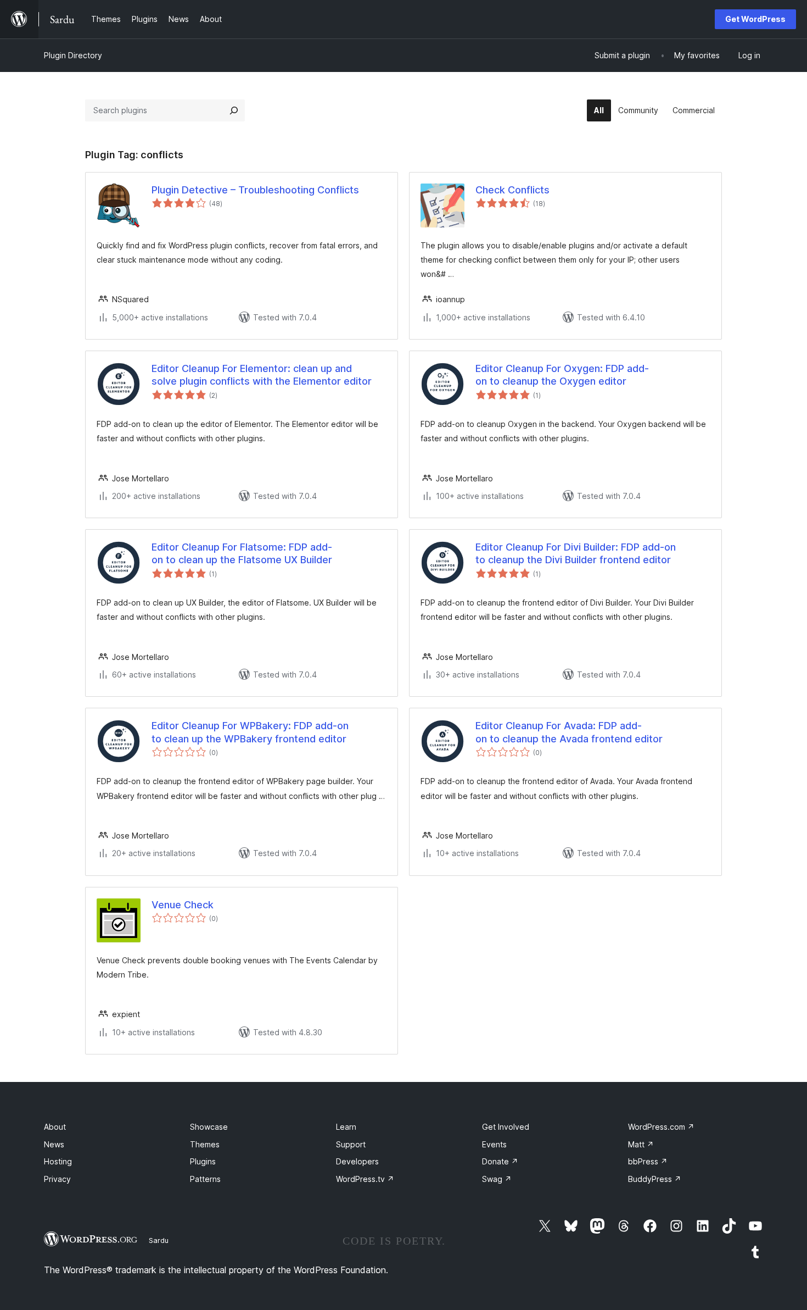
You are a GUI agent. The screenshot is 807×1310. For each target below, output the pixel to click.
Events (494, 1144)
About (55, 1126)
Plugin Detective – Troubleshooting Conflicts (255, 190)
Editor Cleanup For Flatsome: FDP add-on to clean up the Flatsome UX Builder (242, 553)
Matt (641, 1144)
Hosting (58, 1161)
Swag (497, 1179)
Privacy (57, 1179)
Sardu (159, 1240)
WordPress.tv (365, 1179)
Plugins (203, 1161)
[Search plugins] (234, 110)
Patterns (205, 1179)
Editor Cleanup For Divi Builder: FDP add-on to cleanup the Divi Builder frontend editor (575, 553)
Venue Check (183, 905)
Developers (357, 1161)
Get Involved (505, 1126)
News (54, 1144)
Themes (205, 1144)
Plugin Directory (73, 55)
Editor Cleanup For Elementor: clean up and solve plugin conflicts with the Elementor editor (262, 375)
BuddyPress (654, 1179)
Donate (500, 1161)
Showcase (209, 1126)
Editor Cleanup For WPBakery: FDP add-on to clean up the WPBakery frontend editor (250, 732)
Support (351, 1144)
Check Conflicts (512, 190)
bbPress (648, 1161)
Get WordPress (755, 19)
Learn (346, 1126)
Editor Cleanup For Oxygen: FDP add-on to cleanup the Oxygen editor (562, 375)
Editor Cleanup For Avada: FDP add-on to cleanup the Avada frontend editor (569, 732)
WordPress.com (661, 1126)
